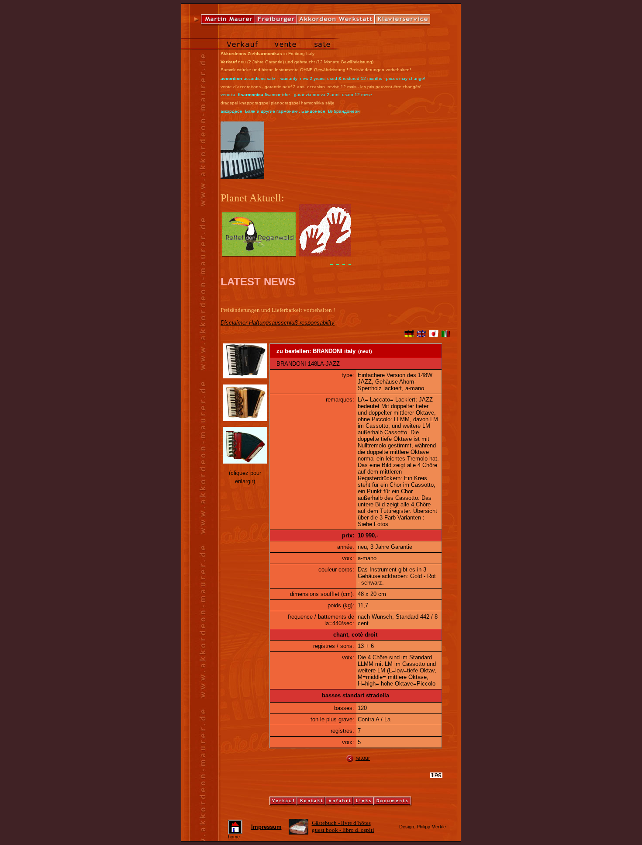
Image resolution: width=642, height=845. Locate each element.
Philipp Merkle (431, 826)
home (234, 836)
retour (363, 758)
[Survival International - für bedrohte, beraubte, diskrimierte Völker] (325, 254)
